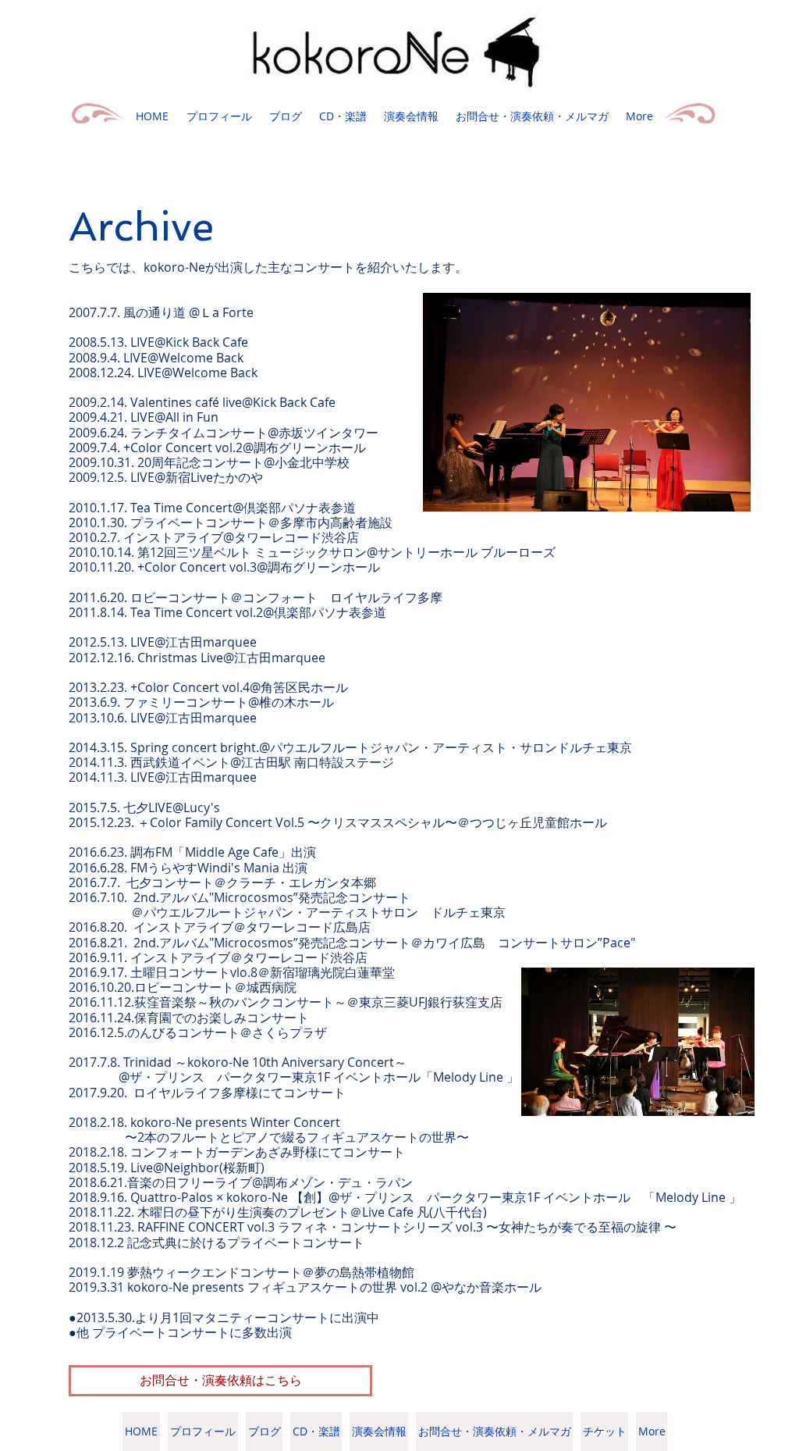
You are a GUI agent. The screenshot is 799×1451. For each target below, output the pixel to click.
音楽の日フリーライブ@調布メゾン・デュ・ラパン (270, 1182)
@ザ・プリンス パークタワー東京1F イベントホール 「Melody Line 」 (534, 1197)
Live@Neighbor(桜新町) (197, 1167)
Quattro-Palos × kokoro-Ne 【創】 (229, 1197)
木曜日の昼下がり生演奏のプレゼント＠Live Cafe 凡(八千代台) (312, 1212)
